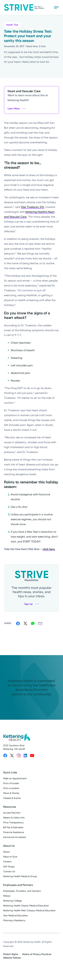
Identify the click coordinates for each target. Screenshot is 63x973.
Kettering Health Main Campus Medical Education (29, 910)
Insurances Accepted (14, 837)
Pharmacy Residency (14, 920)
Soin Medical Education (15, 915)
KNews (6, 895)
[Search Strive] (46, 7)
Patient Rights (10, 954)
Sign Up (28, 604)
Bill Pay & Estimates (13, 827)
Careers (7, 861)
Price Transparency (13, 822)
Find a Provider (11, 783)
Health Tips (12, 24)
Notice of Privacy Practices (36, 954)
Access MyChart (11, 812)
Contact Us (9, 871)
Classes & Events (12, 798)
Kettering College (12, 900)
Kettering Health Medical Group (20, 876)
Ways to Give (10, 856)
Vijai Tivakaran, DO (32, 207)
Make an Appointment (15, 778)
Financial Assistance (13, 832)
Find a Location (11, 788)
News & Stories (11, 793)
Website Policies (12, 957)
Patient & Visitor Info (14, 817)
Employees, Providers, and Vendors (22, 891)
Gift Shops (8, 866)
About (6, 851)
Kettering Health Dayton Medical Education (26, 905)
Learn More (14, 108)
